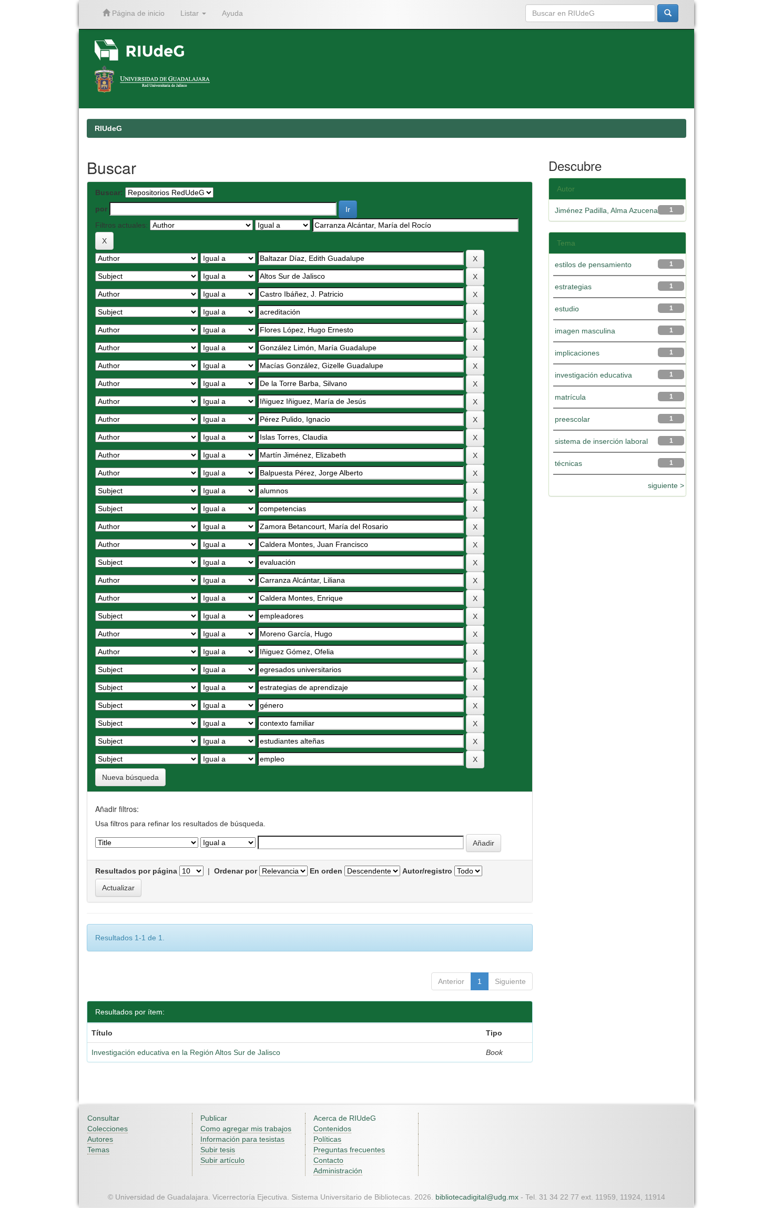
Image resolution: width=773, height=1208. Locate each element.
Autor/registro (427, 871)
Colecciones (107, 1128)
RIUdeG (108, 128)
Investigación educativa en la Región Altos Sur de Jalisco (185, 1052)
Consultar (103, 1118)
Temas (98, 1149)
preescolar (572, 419)
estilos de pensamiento (593, 264)
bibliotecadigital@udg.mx (476, 1197)
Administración (337, 1170)
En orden (326, 871)
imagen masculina (585, 331)
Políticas (327, 1139)
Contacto (328, 1160)
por (101, 209)
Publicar (213, 1118)
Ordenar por (235, 871)
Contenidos (332, 1128)
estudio (567, 308)
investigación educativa (593, 375)
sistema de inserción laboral (601, 441)
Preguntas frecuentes (349, 1149)
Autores (100, 1139)
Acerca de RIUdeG (344, 1118)
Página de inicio (137, 13)
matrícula (570, 397)
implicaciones (577, 353)
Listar (190, 13)
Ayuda (232, 13)
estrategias (573, 286)
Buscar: (109, 192)
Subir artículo (222, 1160)
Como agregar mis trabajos (245, 1128)
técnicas (568, 463)
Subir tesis (217, 1149)
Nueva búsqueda (130, 777)
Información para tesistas (242, 1139)
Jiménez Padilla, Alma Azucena (606, 210)
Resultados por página (136, 871)
